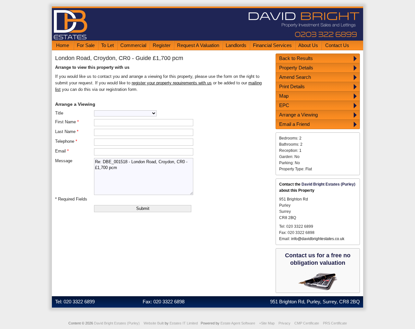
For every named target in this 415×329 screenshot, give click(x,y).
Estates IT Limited (184, 323)
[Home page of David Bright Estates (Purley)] (207, 39)
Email (62, 151)
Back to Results (296, 58)
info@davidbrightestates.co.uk (317, 239)
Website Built (154, 323)
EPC (284, 105)
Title (59, 113)
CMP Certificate (306, 323)
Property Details (296, 67)
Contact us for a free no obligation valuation (317, 259)
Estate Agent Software (237, 323)
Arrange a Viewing (298, 114)
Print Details (292, 86)
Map (284, 96)
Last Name (66, 131)
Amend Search (295, 77)
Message (63, 160)
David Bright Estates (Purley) (117, 323)
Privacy (284, 323)
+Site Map (267, 323)
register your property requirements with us (172, 82)
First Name (67, 121)
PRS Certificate (335, 323)
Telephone (66, 141)
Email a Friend (294, 124)
